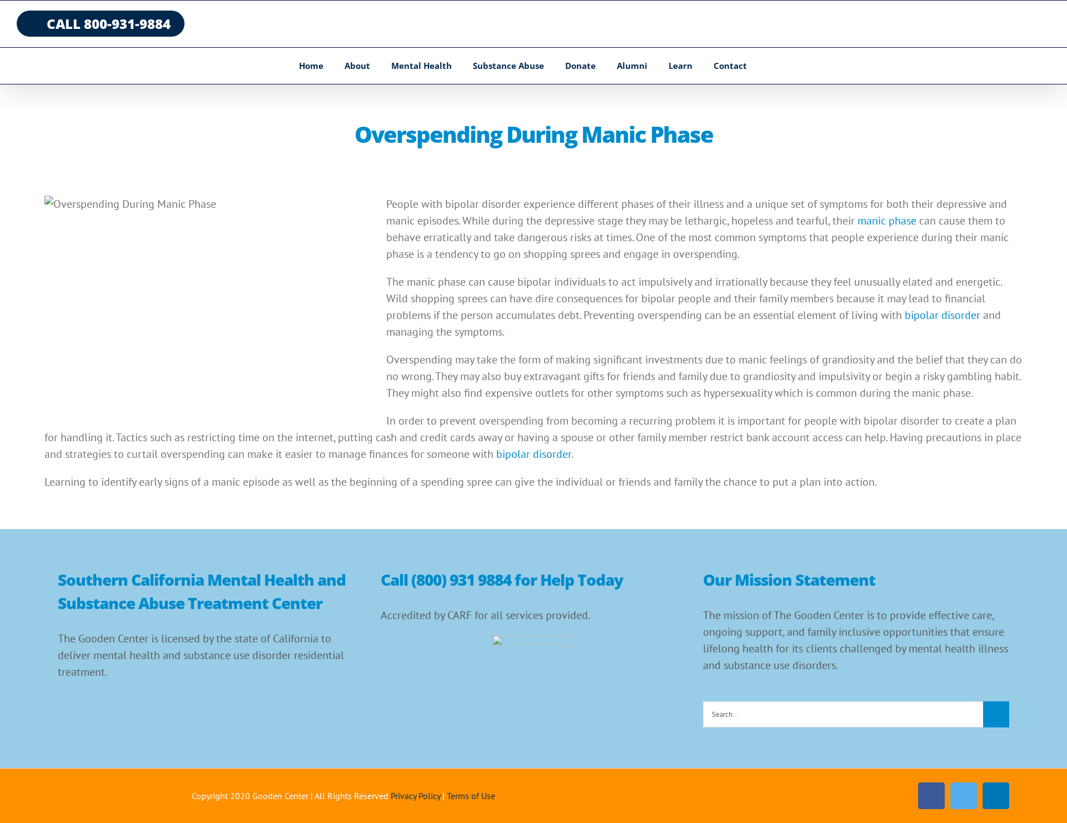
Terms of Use (471, 795)
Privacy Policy (415, 795)
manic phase (886, 220)
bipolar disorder (942, 315)
